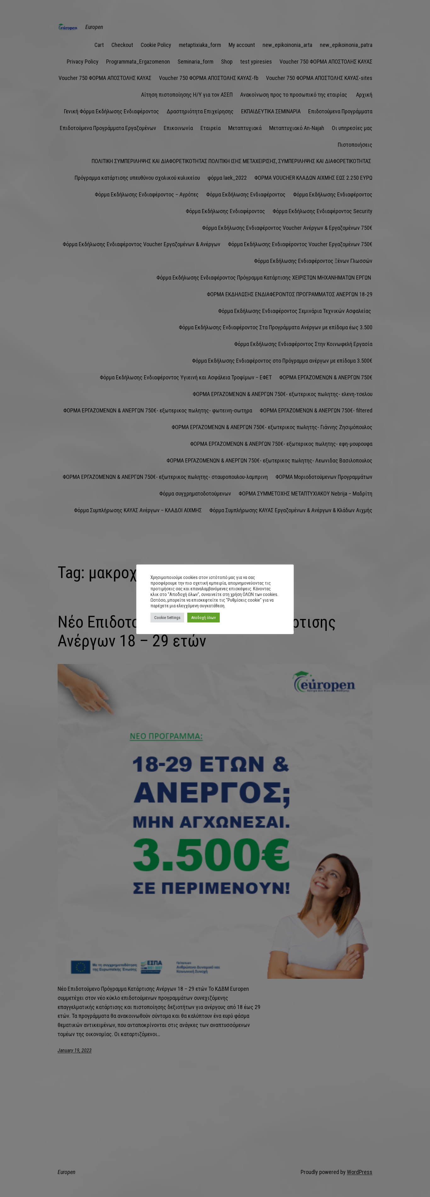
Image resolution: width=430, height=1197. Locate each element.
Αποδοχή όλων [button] (203, 617)
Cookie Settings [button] (167, 617)
